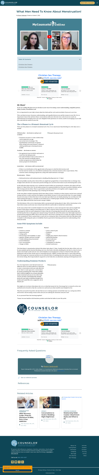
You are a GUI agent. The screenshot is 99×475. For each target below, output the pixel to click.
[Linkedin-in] (22, 462)
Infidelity (73, 451)
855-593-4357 (22, 457)
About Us (73, 445)
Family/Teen (72, 447)
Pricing (84, 451)
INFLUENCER (14, 453)
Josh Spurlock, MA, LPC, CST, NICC (27, 424)
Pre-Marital (72, 455)
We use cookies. (7, 466)
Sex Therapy (72, 457)
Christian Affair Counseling (24, 411)
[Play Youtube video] (49, 37)
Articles (84, 445)
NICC (85, 455)
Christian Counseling (70, 411)
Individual (73, 449)
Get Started (51, 81)
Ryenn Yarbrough (22, 15)
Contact (84, 449)
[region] (17, 469)
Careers (84, 447)
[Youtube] (15, 462)
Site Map (58, 470)
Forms (85, 453)
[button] (97, 3)
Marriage (73, 453)
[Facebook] (12, 462)
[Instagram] (19, 462)
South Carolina (61, 370)
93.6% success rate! (52, 78)
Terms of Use (51, 470)
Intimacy (43, 411)
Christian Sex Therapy (25, 64)
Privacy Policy (42, 470)
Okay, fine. (17, 470)
